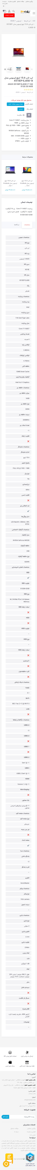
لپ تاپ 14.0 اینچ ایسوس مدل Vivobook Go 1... (10, 183)
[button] (13, 11)
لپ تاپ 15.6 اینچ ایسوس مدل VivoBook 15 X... (27, 183)
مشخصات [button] (27, 225)
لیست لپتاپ (9, 15)
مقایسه (19, 115)
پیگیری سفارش (29, 1)
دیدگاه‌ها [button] (16, 225)
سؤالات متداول (20, 1)
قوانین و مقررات (12, 1)
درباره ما (5, 1)
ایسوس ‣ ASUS (20, 92)
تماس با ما (5, 3)
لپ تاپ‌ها (30, 92)
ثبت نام (5, 1116)
